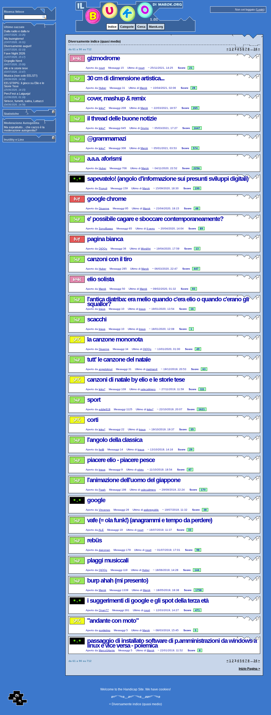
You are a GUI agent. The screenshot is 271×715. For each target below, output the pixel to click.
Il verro (151, 228)
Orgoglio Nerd (13, 60)
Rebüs (94, 540)
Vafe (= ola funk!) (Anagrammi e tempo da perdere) (149, 520)
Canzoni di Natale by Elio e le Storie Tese (135, 379)
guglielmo (104, 630)
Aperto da (92, 67)
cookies (164, 689)
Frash (102, 489)
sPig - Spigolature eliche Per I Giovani (77, 344)
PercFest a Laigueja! (17, 93)
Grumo (145, 128)
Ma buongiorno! (14, 38)
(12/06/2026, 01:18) (14, 97)
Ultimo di (132, 67)
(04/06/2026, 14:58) (14, 104)
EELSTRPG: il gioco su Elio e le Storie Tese (24, 84)
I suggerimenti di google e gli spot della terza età (147, 600)
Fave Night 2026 (14, 53)
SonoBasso (106, 228)
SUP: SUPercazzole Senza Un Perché (77, 83)
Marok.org (156, 26)
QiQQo (103, 248)
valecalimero (148, 389)
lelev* (102, 108)
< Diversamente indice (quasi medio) (135, 704)
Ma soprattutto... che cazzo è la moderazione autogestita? (24, 129)
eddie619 (104, 409)
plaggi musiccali (107, 560)
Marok (143, 87)
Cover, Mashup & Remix (116, 98)
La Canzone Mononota (114, 339)
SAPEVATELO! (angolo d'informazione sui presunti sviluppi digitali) (167, 178)
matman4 (151, 369)
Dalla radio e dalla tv (17, 31)
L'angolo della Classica (114, 439)
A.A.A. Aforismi (104, 158)
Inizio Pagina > (249, 669)
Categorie (127, 26)
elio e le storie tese (16, 68)
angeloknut (105, 369)
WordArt (146, 248)
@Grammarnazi (106, 138)
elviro (140, 469)
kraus (102, 308)
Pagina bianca (105, 238)
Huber (102, 87)
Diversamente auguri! (17, 46)
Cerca (141, 26)
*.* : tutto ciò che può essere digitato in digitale (77, 183)
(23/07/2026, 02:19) (14, 49)
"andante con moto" (112, 620)
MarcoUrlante (107, 650)
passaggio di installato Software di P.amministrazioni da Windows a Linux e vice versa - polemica (171, 643)
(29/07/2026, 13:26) (14, 35)
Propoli (103, 188)
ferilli (101, 449)
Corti (92, 419)
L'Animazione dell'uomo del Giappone (133, 479)
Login (260, 9)
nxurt (102, 67)
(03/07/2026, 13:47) (14, 72)
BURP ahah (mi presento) (117, 580)
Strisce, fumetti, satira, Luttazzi (23, 101)
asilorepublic (151, 509)
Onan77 (104, 610)
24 (255, 49)
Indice (112, 26)
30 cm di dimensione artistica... (125, 78)
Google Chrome (106, 198)
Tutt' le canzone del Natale (118, 359)
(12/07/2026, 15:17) (14, 57)
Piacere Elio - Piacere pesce (121, 459)
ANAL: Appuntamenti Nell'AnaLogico (77, 63)
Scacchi (96, 319)
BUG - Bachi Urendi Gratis (77, 203)
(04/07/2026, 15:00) (14, 64)
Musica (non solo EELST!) (21, 75)
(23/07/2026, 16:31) (14, 42)
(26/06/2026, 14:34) (14, 79)
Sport (93, 399)
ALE (101, 529)
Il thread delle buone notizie (121, 118)
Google (96, 500)
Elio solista (100, 279)
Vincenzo (104, 509)
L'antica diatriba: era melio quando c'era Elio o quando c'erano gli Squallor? (168, 301)
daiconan (104, 549)
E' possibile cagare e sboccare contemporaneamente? (155, 218)
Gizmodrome (103, 58)
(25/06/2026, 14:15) (14, 90)
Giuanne (104, 208)
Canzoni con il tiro (109, 258)
